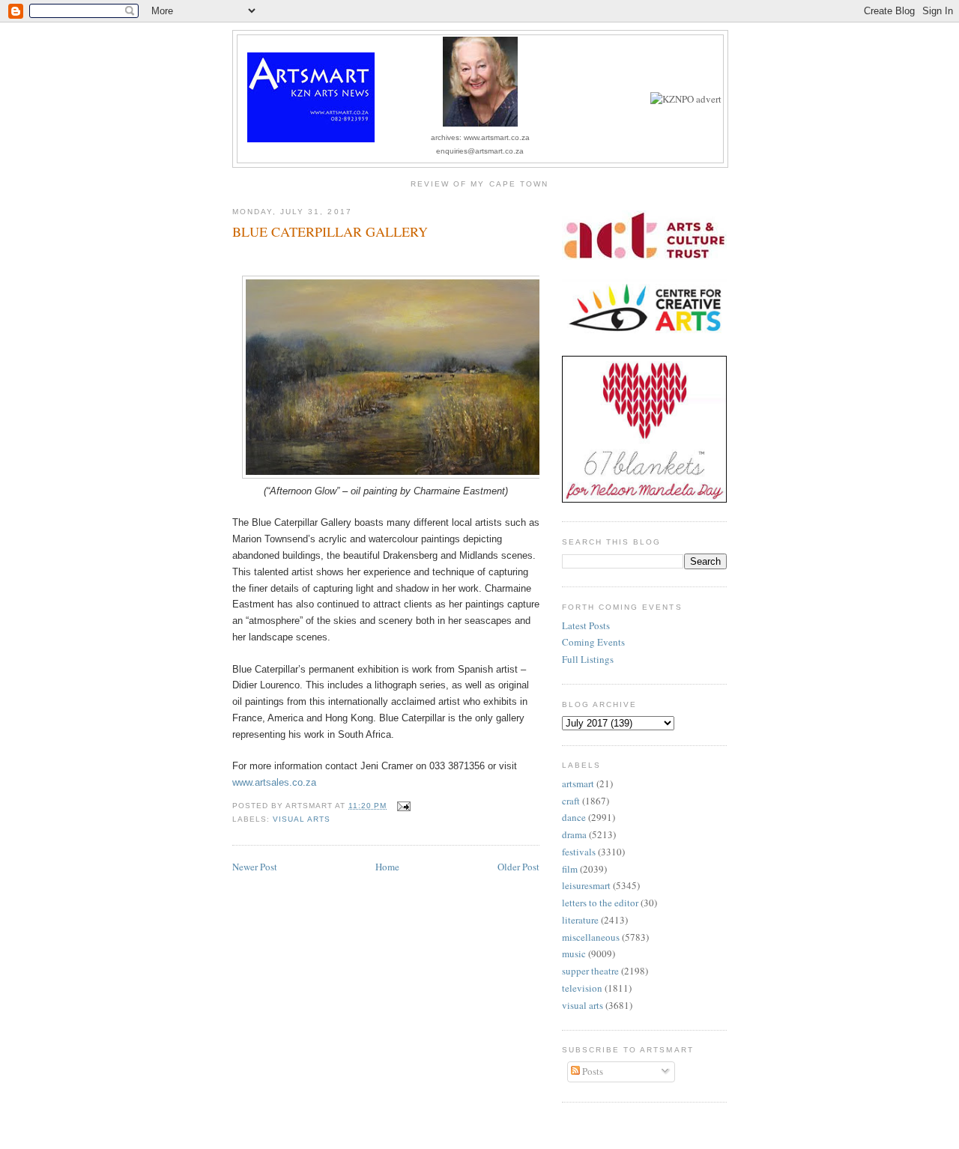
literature (580, 920)
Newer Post (254, 866)
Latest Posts (586, 625)
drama (574, 834)
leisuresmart (586, 885)
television (582, 988)
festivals (579, 851)
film (570, 869)
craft (571, 800)
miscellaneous (591, 937)
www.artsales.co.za (274, 782)
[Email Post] (401, 805)
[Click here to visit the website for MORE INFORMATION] (685, 99)
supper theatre (590, 970)
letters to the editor (600, 902)
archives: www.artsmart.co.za (480, 137)
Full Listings (588, 659)
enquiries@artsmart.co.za (480, 151)
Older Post (518, 866)
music (574, 953)
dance (574, 817)
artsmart (578, 783)
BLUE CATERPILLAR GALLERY (330, 231)
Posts (591, 1071)
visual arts (301, 819)
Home (387, 866)
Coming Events (593, 642)
